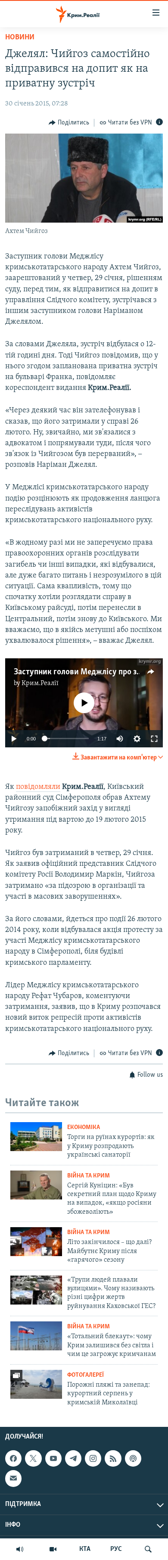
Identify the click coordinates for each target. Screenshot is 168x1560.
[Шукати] (148, 1549)
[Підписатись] (13, 1478)
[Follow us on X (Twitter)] (33, 1458)
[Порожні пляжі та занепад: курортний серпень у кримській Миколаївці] (36, 1384)
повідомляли (38, 787)
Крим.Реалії (40, 683)
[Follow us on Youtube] (53, 1458)
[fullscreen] (154, 738)
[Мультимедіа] (53, 1549)
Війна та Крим (88, 1176)
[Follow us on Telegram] (73, 1458)
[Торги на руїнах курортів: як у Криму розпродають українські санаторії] (36, 1136)
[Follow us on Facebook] (13, 1458)
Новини (19, 37)
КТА (84, 1549)
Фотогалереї (85, 1375)
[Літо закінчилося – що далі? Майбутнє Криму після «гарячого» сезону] (36, 1241)
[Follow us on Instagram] (93, 1458)
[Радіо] (20, 1549)
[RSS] (113, 1458)
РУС (116, 1549)
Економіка (83, 1127)
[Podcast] (133, 1458)
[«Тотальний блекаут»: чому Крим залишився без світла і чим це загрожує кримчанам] (36, 1335)
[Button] (69, 122)
